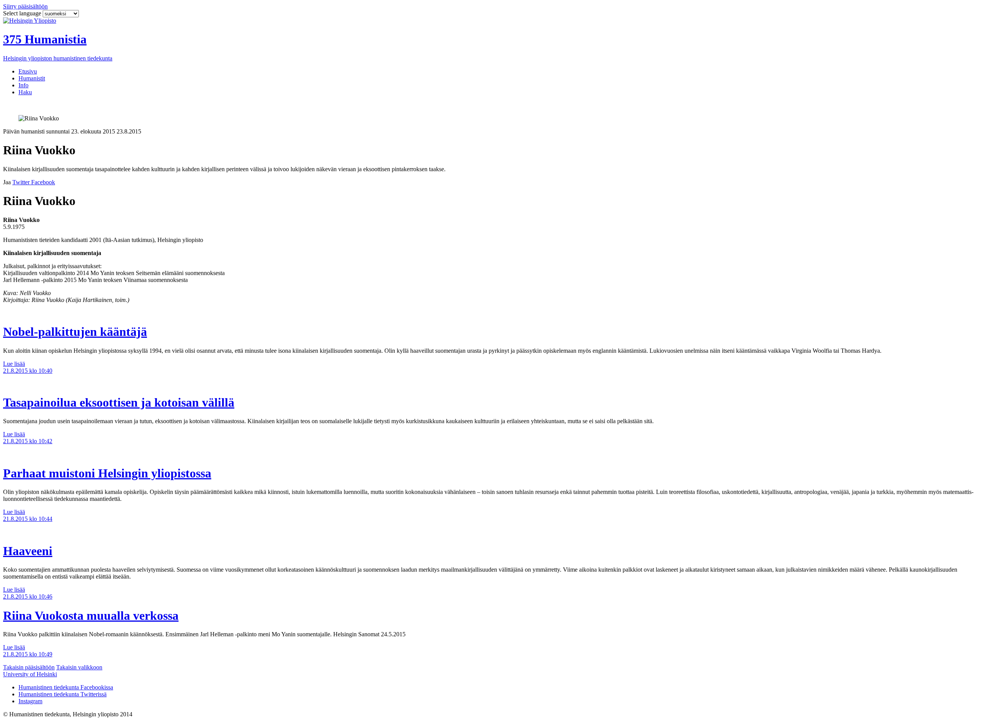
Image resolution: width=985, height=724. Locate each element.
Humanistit (31, 78)
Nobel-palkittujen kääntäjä (75, 332)
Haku (25, 92)
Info (23, 85)
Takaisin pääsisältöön (29, 667)
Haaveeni (27, 551)
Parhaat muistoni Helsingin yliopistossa (107, 473)
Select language (23, 13)
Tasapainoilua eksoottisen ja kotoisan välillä (118, 402)
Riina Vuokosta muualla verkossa (91, 615)
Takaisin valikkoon (79, 667)
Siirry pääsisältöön (25, 6)
